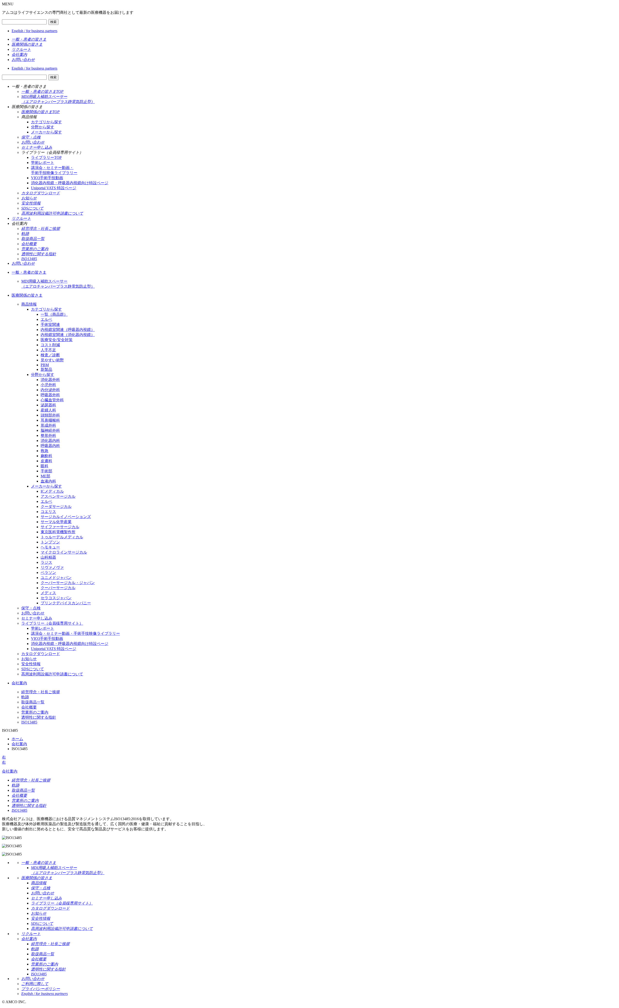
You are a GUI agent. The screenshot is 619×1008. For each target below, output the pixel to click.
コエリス (48, 512)
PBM (45, 365)
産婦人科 (48, 410)
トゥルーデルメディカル (62, 537)
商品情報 (29, 304)
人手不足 (48, 350)
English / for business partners (34, 31)
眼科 (44, 466)
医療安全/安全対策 (57, 340)
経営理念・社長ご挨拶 (40, 692)
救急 (44, 451)
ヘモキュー (50, 547)
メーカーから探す (46, 132)
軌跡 (25, 697)
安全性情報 (31, 664)
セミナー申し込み (36, 618)
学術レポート (42, 163)
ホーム (17, 739)
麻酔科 (46, 456)
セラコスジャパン (56, 598)
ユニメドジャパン (56, 578)
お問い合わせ (32, 613)
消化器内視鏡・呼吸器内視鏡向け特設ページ (69, 183)
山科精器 (48, 557)
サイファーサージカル (60, 527)
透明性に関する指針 (38, 717)
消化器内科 (50, 440)
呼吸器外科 (50, 395)
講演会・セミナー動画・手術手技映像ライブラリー (75, 633)
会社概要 (29, 707)
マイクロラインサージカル (64, 552)
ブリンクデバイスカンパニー (66, 603)
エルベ (46, 319)
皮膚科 (46, 461)
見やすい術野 (52, 360)
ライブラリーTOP (46, 157)
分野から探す (42, 127)
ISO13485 (29, 722)
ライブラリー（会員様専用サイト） (52, 623)
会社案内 (19, 683)
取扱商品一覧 (32, 702)
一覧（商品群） (54, 314)
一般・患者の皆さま (29, 272)
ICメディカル (52, 491)
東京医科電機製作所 (58, 532)
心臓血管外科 (52, 400)
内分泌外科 (50, 390)
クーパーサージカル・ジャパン (68, 583)
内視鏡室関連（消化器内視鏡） (68, 335)
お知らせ (29, 659)
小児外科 (48, 385)
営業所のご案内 (34, 712)
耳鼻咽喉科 (50, 420)
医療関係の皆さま (27, 295)
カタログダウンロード (40, 654)
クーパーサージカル (58, 588)
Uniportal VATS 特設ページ (53, 188)
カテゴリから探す (46, 122)
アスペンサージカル (58, 496)
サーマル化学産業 (56, 522)
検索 (53, 22)
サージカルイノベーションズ (66, 517)
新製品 (46, 369)
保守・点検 (31, 608)
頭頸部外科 (50, 415)
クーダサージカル (56, 506)
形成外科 (48, 425)
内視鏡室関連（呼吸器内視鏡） (68, 330)
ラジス (46, 562)
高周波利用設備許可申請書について (52, 674)
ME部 (45, 476)
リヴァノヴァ (52, 567)
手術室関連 (50, 324)
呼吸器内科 (50, 446)
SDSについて (32, 669)
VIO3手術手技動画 (47, 178)
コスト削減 (50, 345)
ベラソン (48, 572)
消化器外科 (50, 380)
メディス (48, 593)
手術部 (46, 471)
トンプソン (50, 542)
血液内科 (48, 481)
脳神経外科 (50, 430)
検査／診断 (50, 355)
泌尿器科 (48, 405)
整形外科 (48, 435)
